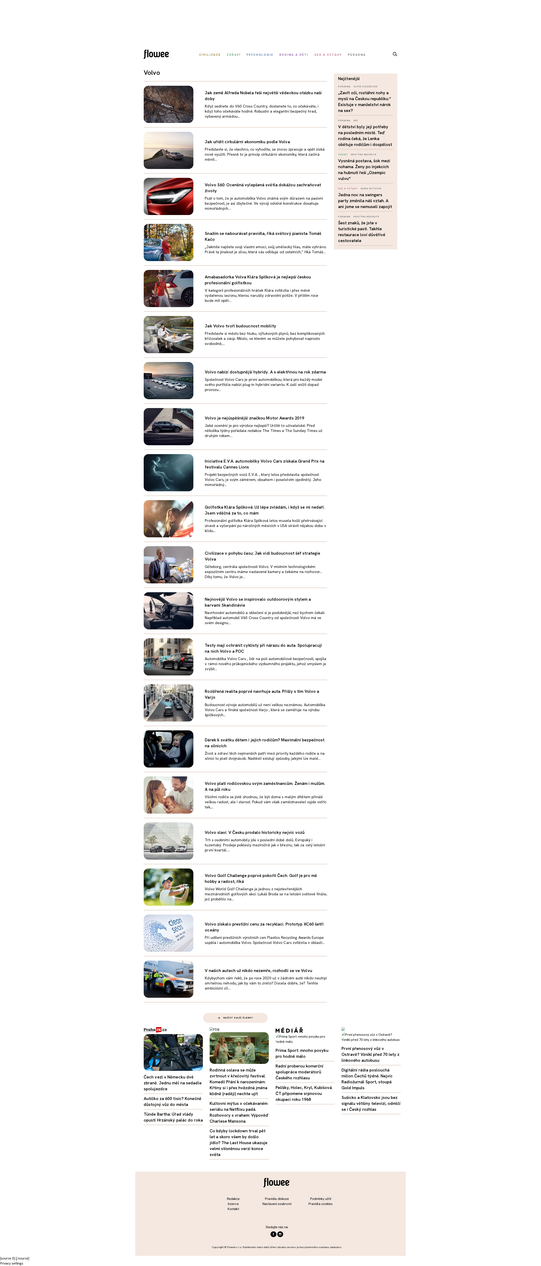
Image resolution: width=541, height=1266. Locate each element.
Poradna (344, 86)
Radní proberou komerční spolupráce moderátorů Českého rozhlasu (299, 1072)
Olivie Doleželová (366, 86)
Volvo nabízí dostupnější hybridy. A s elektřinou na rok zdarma (265, 372)
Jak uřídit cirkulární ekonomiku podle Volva (247, 141)
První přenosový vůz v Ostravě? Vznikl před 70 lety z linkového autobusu (370, 1054)
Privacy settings (11, 1263)
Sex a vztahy (348, 188)
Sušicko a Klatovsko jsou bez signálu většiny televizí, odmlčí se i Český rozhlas (371, 1103)
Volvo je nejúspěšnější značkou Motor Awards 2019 (254, 418)
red (356, 120)
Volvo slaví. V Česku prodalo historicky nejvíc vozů (255, 832)
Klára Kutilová (371, 188)
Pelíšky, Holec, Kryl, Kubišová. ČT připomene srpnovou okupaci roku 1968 (304, 1093)
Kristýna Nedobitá (363, 154)
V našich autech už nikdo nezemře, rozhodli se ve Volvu (258, 970)
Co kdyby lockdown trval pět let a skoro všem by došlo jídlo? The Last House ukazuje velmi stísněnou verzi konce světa (238, 1142)
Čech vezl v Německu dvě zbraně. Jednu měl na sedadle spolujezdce (173, 1083)
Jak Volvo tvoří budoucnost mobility (240, 326)
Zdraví (343, 154)
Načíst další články (238, 1017)
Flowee (158, 55)
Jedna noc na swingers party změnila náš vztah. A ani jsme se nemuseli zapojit (365, 200)
